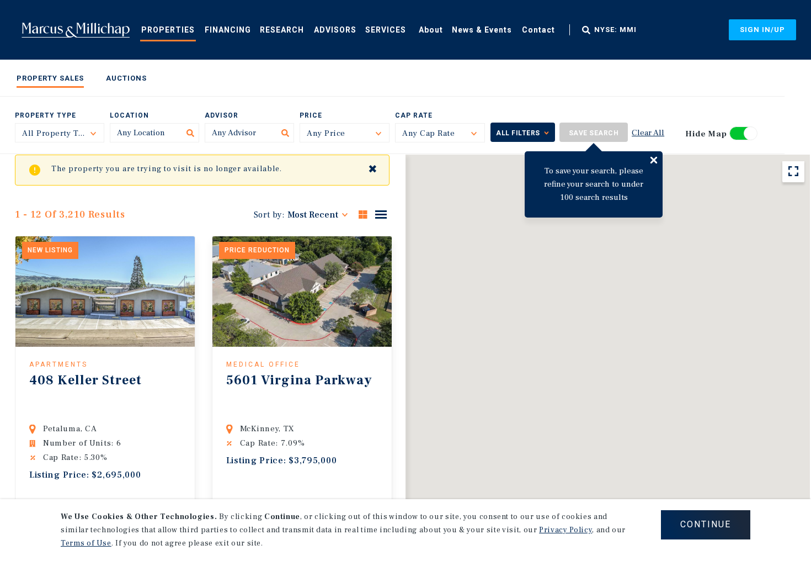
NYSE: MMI (615, 30)
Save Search (594, 133)
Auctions (126, 78)
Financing (228, 29)
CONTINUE (705, 524)
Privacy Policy (565, 530)
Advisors (335, 29)
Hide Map (706, 134)
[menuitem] (168, 29)
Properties (168, 29)
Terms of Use (86, 543)
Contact (538, 29)
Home (75, 30)
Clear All (648, 133)
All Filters (518, 133)
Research (282, 29)
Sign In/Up (762, 29)
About (431, 29)
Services (385, 29)
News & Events (482, 29)
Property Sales (50, 78)
